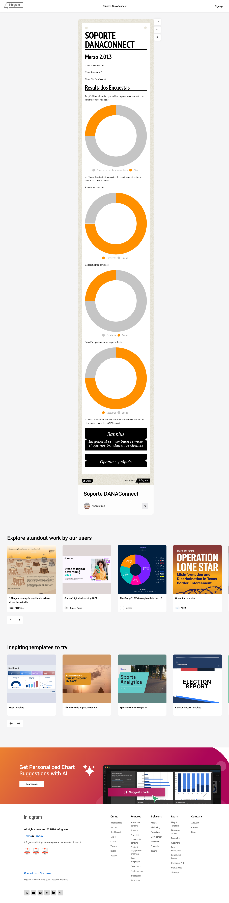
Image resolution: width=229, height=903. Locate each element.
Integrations (136, 875)
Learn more (32, 784)
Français (64, 879)
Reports (114, 827)
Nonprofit (155, 841)
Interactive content (135, 824)
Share (88, 481)
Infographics (116, 822)
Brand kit (135, 835)
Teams (154, 851)
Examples (175, 838)
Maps (113, 837)
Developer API (177, 863)
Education (155, 846)
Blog (193, 832)
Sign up (219, 6)
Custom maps (137, 871)
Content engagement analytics (136, 850)
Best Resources (176, 849)
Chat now (45, 873)
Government (156, 837)
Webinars (175, 843)
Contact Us (30, 873)
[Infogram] (13, 6)
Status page (176, 867)
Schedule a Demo (176, 857)
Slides (113, 851)
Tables (113, 846)
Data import (136, 866)
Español (55, 879)
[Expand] (157, 22)
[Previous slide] (11, 620)
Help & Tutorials (175, 824)
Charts (113, 841)
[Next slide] (19, 620)
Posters (114, 855)
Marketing (155, 827)
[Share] (157, 30)
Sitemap (175, 872)
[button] (110, 170)
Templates (135, 880)
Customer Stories (175, 832)
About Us (195, 822)
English (27, 879)
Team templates (135, 860)
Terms (28, 836)
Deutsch (36, 879)
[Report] (157, 37)
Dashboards (116, 832)
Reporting (155, 832)
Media (154, 822)
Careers (194, 827)
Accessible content (136, 841)
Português (45, 879)
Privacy (39, 836)
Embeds (134, 830)
